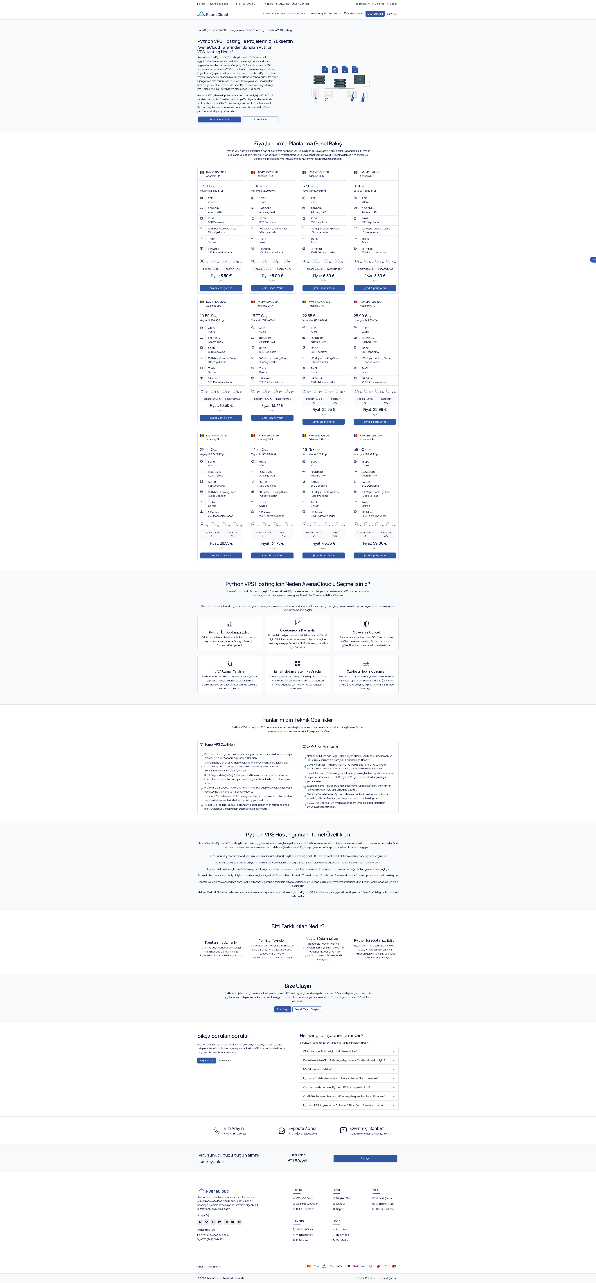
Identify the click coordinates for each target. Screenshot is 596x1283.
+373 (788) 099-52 (245, 3)
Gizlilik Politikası (385, 1203)
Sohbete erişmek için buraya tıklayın (371, 1133)
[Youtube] (232, 1222)
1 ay (206, 262)
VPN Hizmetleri (304, 1234)
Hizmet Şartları (384, 1198)
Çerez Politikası (385, 1209)
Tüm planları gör (219, 119)
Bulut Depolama (305, 1209)
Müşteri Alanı (343, 1198)
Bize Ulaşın (260, 119)
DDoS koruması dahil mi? (317, 1069)
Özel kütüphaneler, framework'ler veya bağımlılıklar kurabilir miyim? (344, 1096)
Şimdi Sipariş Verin (221, 288)
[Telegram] (239, 1222)
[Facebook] (200, 1222)
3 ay (217, 262)
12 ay (239, 262)
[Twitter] (206, 1222)
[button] (363, 4)
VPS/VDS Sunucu (305, 1198)
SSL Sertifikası (304, 1229)
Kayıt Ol (340, 1203)
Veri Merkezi (343, 1240)
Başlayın (365, 1158)
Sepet (340, 1209)
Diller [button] (200, 1266)
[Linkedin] (219, 1222)
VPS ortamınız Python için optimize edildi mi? (330, 1051)
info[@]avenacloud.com (214, 3)
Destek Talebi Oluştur (307, 1009)
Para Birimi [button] (214, 1266)
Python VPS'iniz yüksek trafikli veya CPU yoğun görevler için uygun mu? (346, 1105)
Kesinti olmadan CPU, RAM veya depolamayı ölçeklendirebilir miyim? (344, 1060)
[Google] (213, 1222)
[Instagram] (226, 1222)
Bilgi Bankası (206, 1060)
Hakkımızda (342, 1234)
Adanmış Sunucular (307, 1203)
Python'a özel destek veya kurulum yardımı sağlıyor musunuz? (340, 1078)
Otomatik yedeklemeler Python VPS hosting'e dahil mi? (336, 1087)
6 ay (228, 262)
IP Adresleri (302, 1240)
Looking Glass (228, 228)
